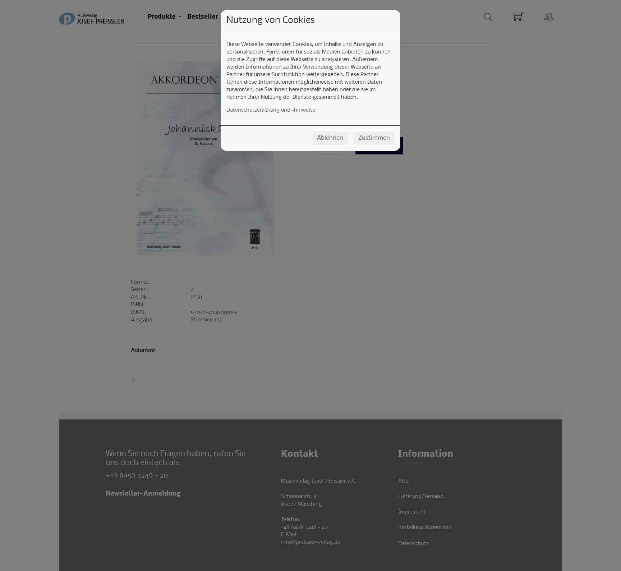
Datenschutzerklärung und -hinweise (271, 110)
